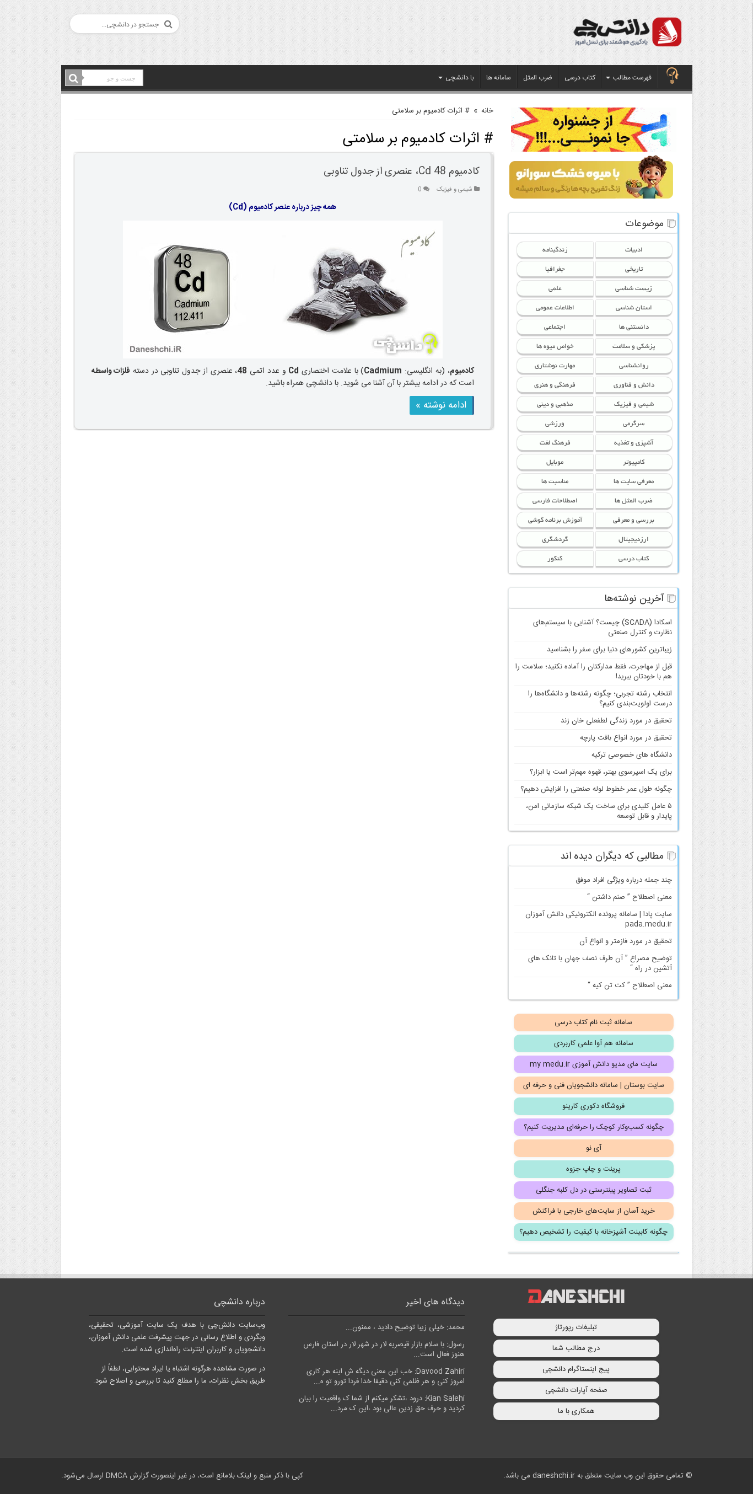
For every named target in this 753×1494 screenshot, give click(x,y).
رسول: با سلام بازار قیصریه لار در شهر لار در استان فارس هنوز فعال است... (384, 1349)
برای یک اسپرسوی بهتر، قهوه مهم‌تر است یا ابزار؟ (601, 772)
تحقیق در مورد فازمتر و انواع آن (625, 941)
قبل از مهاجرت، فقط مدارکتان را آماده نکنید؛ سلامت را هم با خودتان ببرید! (593, 672)
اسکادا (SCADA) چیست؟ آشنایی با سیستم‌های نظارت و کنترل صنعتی (602, 628)
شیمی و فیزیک (454, 189)
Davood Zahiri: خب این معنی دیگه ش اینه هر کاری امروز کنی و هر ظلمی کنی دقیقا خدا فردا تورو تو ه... (385, 1377)
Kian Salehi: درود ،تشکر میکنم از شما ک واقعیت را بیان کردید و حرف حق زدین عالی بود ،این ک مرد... (382, 1404)
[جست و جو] (74, 78)
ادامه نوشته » (441, 405)
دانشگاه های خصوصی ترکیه (631, 755)
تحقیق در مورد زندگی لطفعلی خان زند (616, 721)
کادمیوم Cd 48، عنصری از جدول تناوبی (402, 171)
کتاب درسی (579, 77)
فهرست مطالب (632, 77)
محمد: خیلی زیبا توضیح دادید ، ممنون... (405, 1327)
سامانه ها (498, 77)
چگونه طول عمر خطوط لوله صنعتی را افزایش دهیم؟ (596, 789)
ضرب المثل (537, 77)
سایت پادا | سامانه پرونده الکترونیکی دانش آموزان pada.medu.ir (598, 919)
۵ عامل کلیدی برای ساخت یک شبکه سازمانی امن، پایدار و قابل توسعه (599, 811)
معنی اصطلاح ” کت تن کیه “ (630, 985)
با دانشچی (459, 77)
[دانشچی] (626, 33)
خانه (487, 111)
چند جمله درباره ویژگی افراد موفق (623, 880)
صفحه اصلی (672, 76)
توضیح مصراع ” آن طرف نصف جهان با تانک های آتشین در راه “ (600, 963)
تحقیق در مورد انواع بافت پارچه (626, 738)
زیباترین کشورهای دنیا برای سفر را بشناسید (609, 650)
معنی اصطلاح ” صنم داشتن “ (629, 897)
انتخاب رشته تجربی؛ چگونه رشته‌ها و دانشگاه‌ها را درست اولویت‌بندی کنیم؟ (600, 699)
